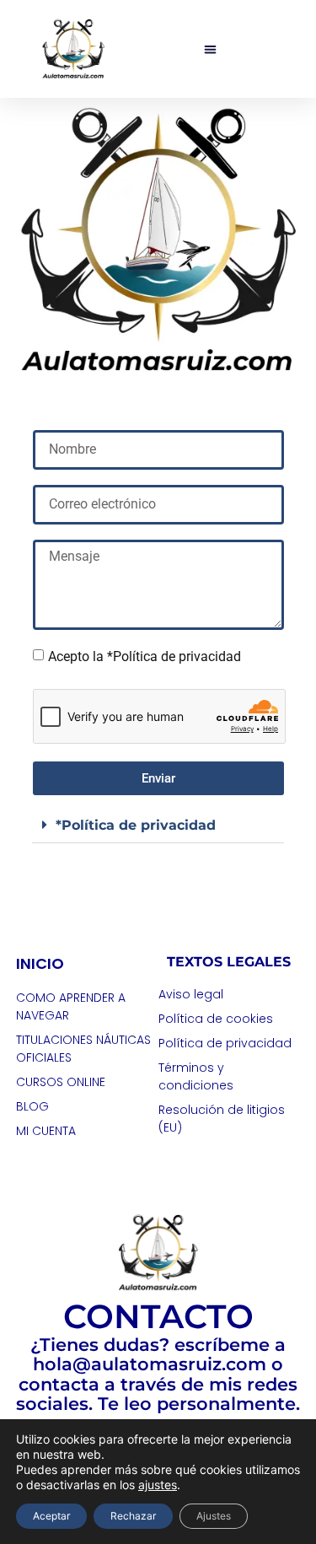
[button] (210, 49)
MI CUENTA (46, 1130)
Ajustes (213, 1515)
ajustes (157, 1484)
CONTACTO (158, 1316)
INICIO (40, 963)
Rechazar (133, 1515)
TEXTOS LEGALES (229, 962)
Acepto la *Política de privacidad (144, 656)
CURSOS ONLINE (60, 1081)
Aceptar (51, 1515)
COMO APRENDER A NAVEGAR (71, 1006)
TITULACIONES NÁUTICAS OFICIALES (83, 1048)
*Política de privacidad (136, 825)
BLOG (32, 1106)
